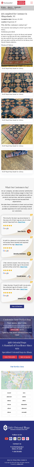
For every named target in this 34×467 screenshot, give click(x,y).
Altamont (24, 408)
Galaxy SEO (20, 464)
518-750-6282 (21, 3)
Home (4, 7)
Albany (9, 400)
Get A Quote (25, 357)
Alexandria (24, 404)
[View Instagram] (27, 438)
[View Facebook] (10, 438)
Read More (21, 222)
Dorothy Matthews (20, 254)
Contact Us (21, 1)
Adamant (9, 396)
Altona (9, 412)
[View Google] (15, 438)
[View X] (19, 438)
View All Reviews (17, 306)
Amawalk (24, 412)
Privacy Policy (16, 460)
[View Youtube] (6, 438)
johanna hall (22, 298)
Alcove (9, 404)
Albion (24, 400)
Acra (24, 393)
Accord (9, 393)
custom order (15, 329)
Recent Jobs (17, 7)
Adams (24, 396)
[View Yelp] (23, 438)
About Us (10, 7)
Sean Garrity (22, 231)
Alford (9, 408)
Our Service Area (17, 366)
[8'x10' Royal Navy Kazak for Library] (17, 56)
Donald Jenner (21, 276)
